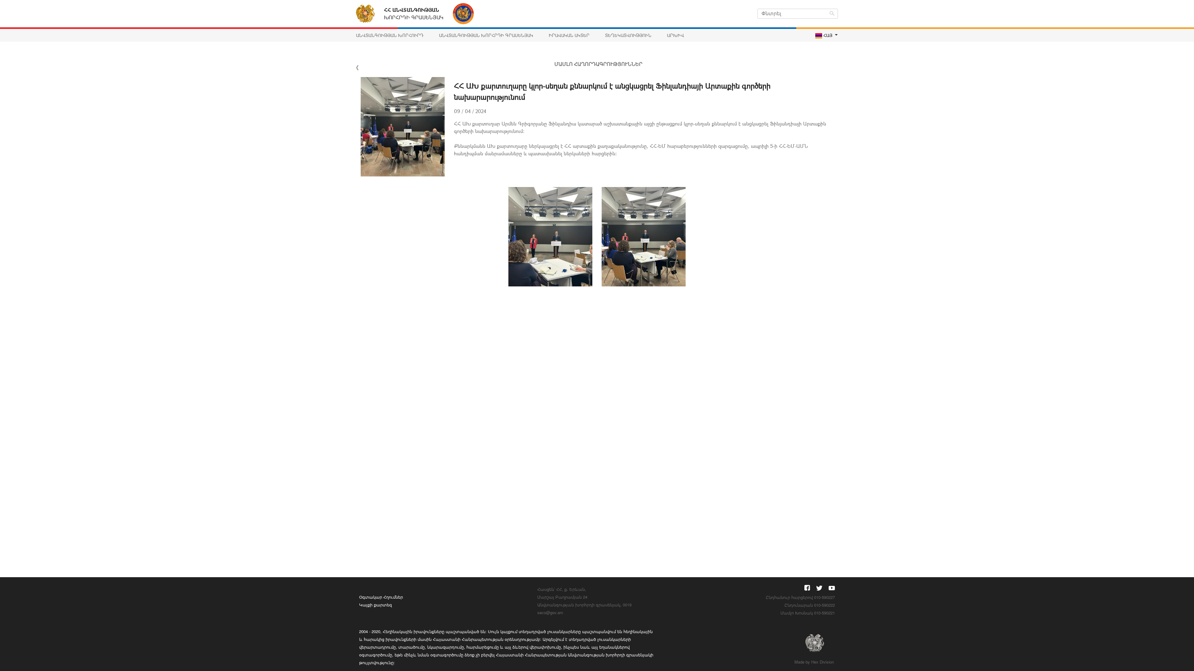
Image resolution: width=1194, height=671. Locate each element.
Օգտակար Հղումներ (381, 597)
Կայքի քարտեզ (375, 605)
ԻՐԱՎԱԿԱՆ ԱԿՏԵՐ (569, 35)
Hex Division (822, 662)
